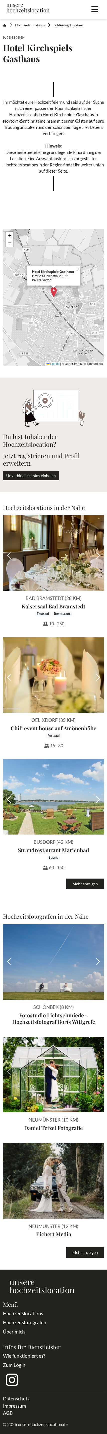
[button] (54, 292)
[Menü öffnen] (95, 9)
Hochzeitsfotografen (24, 1322)
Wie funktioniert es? (24, 1356)
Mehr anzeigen (85, 883)
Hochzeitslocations (30, 25)
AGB (8, 1413)
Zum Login (14, 1365)
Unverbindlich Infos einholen (31, 475)
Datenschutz (16, 1398)
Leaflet (54, 363)
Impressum (14, 1406)
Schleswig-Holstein (68, 25)
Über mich (14, 1332)
